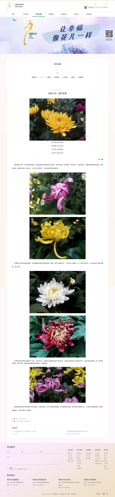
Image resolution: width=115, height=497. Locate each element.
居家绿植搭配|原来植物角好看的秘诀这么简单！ (77, 431)
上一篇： (19, 418)
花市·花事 (102, 51)
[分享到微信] (104, 494)
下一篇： (21, 421)
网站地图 (73, 494)
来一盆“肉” (15, 433)
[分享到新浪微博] (107, 494)
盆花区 (106, 51)
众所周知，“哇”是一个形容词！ (74, 433)
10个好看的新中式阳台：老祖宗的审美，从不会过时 (24, 431)
